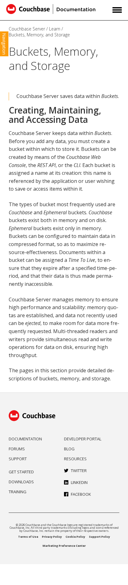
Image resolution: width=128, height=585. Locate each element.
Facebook (81, 494)
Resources (75, 459)
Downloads (21, 482)
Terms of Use (28, 536)
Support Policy (99, 536)
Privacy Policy (52, 536)
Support (18, 459)
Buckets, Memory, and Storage (39, 35)
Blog (69, 449)
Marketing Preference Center (64, 545)
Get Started (21, 472)
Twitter (79, 470)
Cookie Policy (75, 536)
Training (17, 491)
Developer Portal (82, 439)
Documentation (25, 439)
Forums (17, 449)
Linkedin (79, 482)
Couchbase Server (27, 29)
